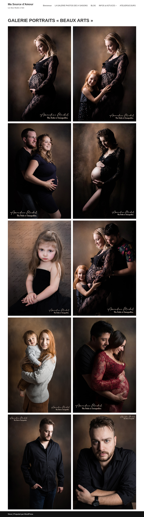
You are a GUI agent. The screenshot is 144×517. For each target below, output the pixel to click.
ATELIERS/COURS (128, 6)
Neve (10, 514)
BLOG (93, 6)
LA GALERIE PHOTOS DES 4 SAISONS (71, 6)
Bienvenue (47, 6)
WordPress (28, 514)
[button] (116, 5)
